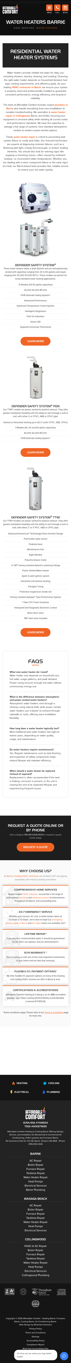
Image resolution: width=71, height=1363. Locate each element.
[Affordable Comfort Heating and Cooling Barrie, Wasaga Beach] (36, 1112)
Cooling (53, 1083)
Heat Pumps (35, 1181)
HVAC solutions (30, 894)
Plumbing (53, 1092)
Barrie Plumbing (35, 1190)
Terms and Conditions (35, 1332)
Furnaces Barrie (51, 1138)
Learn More (35, 341)
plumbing (23, 897)
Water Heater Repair (35, 1177)
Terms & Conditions (53, 1012)
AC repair (36, 923)
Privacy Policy (35, 1328)
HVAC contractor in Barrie (26, 87)
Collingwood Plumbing (35, 1275)
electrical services (40, 897)
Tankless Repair (35, 1173)
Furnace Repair (35, 1169)
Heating (22, 1083)
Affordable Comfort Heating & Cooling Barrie (27, 1131)
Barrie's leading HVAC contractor (22, 876)
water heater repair (24, 137)
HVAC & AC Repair (35, 1246)
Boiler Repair (35, 1165)
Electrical (21, 1092)
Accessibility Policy (35, 1340)
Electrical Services (36, 1185)
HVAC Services (24, 28)
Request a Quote (35, 847)
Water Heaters (47, 28)
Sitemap (35, 1336)
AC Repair (35, 1160)
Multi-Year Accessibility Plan (35, 1348)
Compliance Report (35, 1344)
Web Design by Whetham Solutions (35, 1324)
